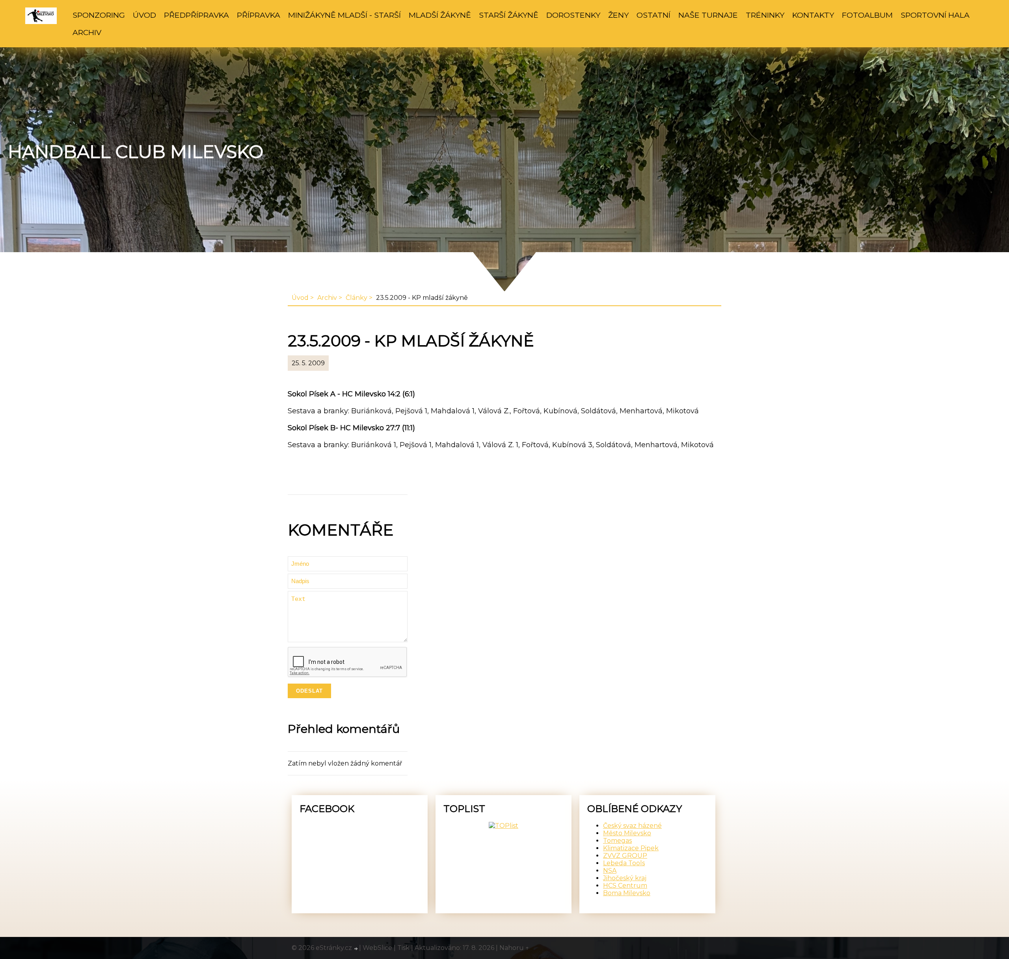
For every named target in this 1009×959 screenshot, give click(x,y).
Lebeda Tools (624, 863)
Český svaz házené (632, 825)
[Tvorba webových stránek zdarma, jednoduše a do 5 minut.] (356, 949)
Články (356, 297)
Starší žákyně (508, 15)
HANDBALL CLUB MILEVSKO (135, 151)
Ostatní (653, 15)
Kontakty (813, 15)
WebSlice (377, 948)
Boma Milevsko (626, 893)
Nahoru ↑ (514, 948)
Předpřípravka (196, 15)
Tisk (403, 948)
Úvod (144, 15)
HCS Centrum (625, 885)
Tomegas (617, 840)
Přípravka (258, 15)
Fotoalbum (867, 15)
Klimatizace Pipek (631, 848)
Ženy (618, 15)
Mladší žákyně (440, 15)
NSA (609, 870)
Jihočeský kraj (624, 878)
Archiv (87, 32)
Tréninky (765, 15)
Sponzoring (99, 15)
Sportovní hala (935, 15)
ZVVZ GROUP (625, 855)
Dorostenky (573, 15)
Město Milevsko (627, 833)
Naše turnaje (708, 15)
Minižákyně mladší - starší (344, 15)
